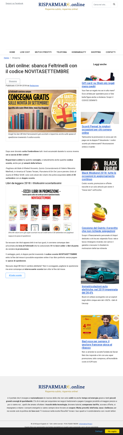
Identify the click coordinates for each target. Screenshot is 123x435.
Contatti (110, 52)
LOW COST (25, 52)
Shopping (13, 81)
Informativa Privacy (85, 424)
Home (12, 52)
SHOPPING (96, 52)
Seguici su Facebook (14, 3)
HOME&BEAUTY (79, 52)
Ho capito (112, 431)
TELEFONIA (62, 52)
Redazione (34, 85)
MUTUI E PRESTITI (43, 52)
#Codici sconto (15, 275)
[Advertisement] (61, 31)
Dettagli (98, 431)
